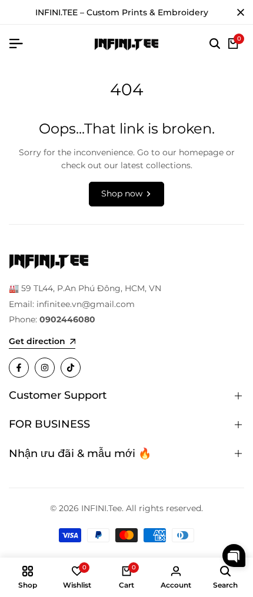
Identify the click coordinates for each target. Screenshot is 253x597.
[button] (233, 555)
